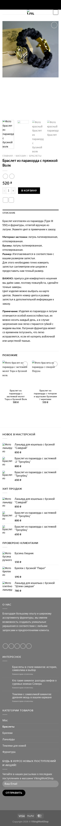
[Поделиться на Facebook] (5, 200)
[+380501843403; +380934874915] (33, 4)
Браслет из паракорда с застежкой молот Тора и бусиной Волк (16, 395)
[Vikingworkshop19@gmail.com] (22, 4)
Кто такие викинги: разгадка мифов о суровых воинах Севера (34, 682)
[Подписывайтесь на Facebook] (5, 646)
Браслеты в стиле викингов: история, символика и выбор (34, 668)
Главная (7, 156)
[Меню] (4, 14)
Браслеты (35, 156)
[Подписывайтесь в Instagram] (11, 646)
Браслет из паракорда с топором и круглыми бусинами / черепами (45, 395)
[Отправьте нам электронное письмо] (23, 646)
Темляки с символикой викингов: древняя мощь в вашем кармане (32, 696)
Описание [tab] (8, 213)
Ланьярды (8, 739)
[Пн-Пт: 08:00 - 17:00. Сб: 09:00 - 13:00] (28, 4)
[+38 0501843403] (38, 4)
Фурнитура (8, 752)
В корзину (29, 190)
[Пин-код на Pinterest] (11, 200)
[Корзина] (55, 12)
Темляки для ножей (14, 745)
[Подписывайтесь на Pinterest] (29, 646)
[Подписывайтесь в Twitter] (17, 646)
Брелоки (7, 733)
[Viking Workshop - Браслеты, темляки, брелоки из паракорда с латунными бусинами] (30, 12)
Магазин (21, 156)
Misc (5, 720)
